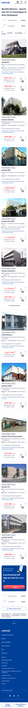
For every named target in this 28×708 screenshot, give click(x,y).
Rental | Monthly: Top (6, 613)
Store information (6, 642)
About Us (4, 657)
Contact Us (4, 653)
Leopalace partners (6, 675)
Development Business (7, 660)
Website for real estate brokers (8, 678)
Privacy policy (5, 662)
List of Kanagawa (15, 615)
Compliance (4, 665)
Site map (4, 683)
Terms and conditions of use (8, 668)
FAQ (3, 649)
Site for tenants (6, 646)
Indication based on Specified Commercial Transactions (11, 672)
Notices (4, 638)
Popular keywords (6, 681)
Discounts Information (7, 635)
